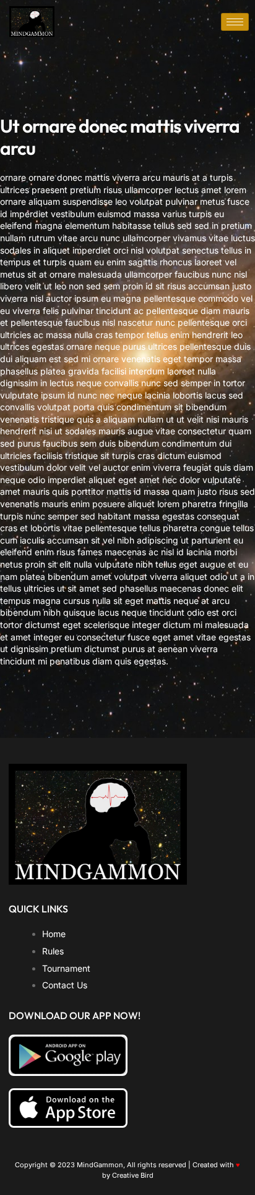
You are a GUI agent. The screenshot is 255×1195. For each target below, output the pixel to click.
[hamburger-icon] (235, 22)
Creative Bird (132, 1175)
